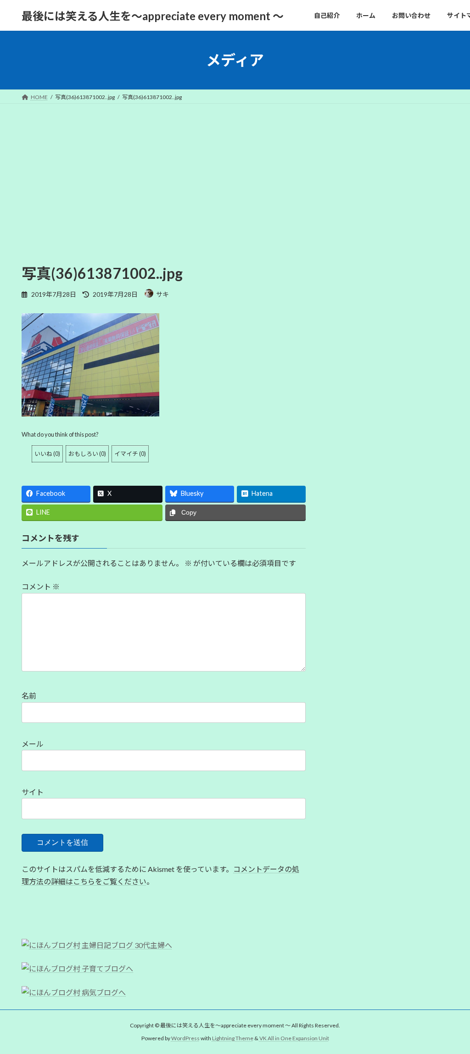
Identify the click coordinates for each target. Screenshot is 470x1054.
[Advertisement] (235, 172)
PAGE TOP (450, 1013)
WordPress (185, 1038)
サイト (33, 792)
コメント (41, 586)
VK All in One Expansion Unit (294, 1038)
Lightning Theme (232, 1038)
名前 (29, 695)
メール (33, 743)
